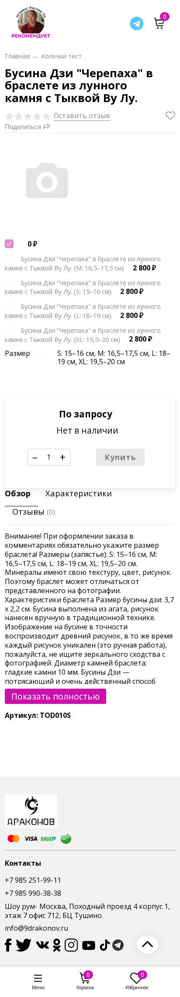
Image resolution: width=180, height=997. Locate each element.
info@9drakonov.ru (36, 928)
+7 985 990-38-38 (33, 893)
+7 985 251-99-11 (33, 880)
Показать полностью (55, 696)
